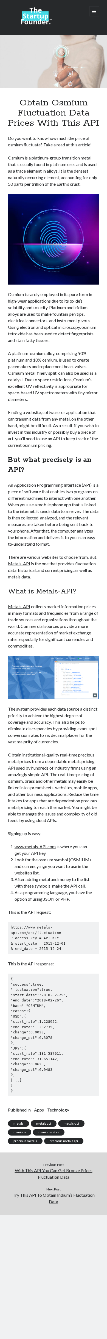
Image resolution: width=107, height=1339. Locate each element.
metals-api (71, 1123)
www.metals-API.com (35, 846)
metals (18, 1123)
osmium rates (48, 1132)
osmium (19, 1132)
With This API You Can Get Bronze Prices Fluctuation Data (53, 1174)
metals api (43, 1123)
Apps (39, 1109)
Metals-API (19, 563)
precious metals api (64, 1141)
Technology (58, 1109)
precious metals (25, 1141)
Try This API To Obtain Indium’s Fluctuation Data (54, 1198)
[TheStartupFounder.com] (35, 23)
